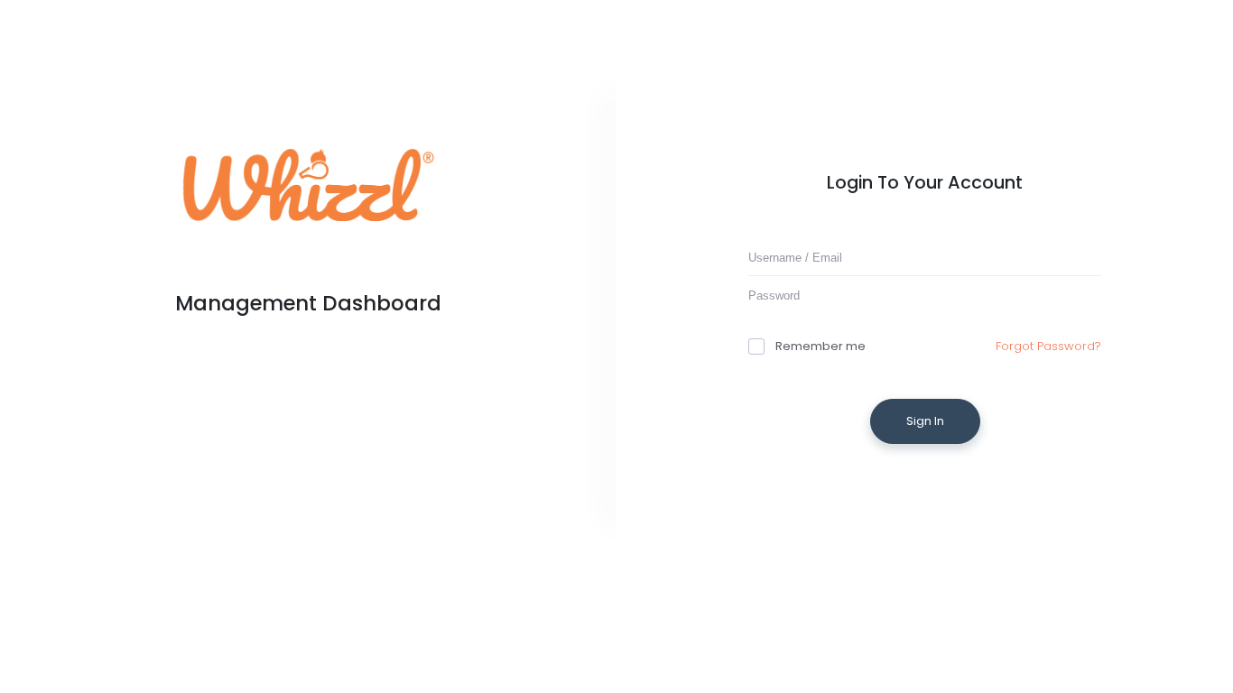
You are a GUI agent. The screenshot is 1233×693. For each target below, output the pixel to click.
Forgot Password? (1048, 346)
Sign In (925, 421)
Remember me (820, 346)
